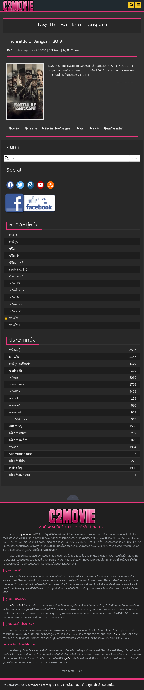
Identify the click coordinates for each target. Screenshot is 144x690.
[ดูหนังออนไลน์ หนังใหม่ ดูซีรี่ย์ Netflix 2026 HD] (18, 8)
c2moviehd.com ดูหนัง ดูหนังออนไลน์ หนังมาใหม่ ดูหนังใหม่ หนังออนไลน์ (72, 684)
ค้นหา (135, 158)
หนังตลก (14, 377)
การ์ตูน (13, 241)
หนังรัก (13, 447)
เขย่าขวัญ (15, 467)
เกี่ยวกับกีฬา (17, 461)
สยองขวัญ (15, 426)
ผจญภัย (14, 356)
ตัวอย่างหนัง (17, 276)
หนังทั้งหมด (16, 290)
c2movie (75, 50)
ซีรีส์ (12, 248)
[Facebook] (10, 185)
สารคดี (13, 398)
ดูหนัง (95, 128)
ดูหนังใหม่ (119, 634)
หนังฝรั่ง (14, 297)
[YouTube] (40, 185)
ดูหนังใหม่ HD (18, 269)
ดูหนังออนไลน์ (115, 128)
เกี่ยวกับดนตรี (18, 433)
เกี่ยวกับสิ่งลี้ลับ (18, 440)
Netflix (13, 234)
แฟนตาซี (15, 412)
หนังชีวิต (14, 391)
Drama (32, 128)
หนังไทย (14, 325)
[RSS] (50, 185)
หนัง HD (14, 283)
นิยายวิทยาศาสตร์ (20, 454)
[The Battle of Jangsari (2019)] (25, 91)
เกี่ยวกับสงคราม (19, 474)
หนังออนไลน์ (16, 605)
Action (16, 128)
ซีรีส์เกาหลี (16, 262)
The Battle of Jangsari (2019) (35, 41)
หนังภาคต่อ (16, 304)
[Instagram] (30, 185)
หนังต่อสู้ (14, 349)
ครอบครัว (15, 405)
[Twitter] (20, 185)
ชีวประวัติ (15, 370)
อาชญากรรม (17, 384)
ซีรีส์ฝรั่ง (14, 255)
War (82, 128)
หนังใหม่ (14, 318)
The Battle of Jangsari (58, 128)
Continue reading (124, 82)
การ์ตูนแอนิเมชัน (20, 363)
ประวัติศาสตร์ (18, 419)
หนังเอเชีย (15, 311)
